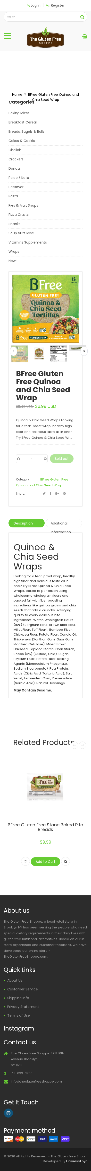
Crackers (16, 159)
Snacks (14, 223)
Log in (36, 5)
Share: (20, 494)
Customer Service (22, 989)
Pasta (13, 196)
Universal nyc (76, 1161)
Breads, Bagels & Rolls (26, 131)
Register (58, 5)
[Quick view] (65, 861)
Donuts (14, 168)
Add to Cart (45, 861)
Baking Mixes (19, 113)
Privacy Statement (23, 1006)
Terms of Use (18, 1015)
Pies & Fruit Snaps (23, 205)
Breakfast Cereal (22, 122)
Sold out (62, 458)
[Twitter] (44, 493)
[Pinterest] (64, 493)
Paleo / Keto (18, 177)
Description (23, 523)
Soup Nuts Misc (21, 233)
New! (12, 260)
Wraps (13, 251)
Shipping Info (18, 998)
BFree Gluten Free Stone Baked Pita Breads (45, 827)
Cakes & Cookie (21, 140)
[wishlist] (25, 861)
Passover (16, 186)
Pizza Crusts (18, 214)
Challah (14, 150)
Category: (22, 479)
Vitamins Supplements (27, 242)
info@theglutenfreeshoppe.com (36, 1081)
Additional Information (61, 524)
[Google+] (57, 493)
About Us (14, 980)
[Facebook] (50, 493)
